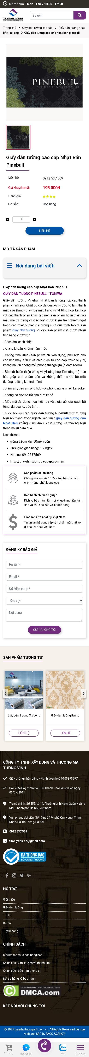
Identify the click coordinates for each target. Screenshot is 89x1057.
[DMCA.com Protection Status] (32, 989)
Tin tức (7, 915)
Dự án (7, 923)
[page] (7, 875)
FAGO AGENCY (55, 1033)
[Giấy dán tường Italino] (65, 690)
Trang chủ (9, 27)
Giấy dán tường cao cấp (37, 27)
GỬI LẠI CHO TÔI (44, 630)
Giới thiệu (9, 899)
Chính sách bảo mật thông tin (22, 970)
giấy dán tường (23, 330)
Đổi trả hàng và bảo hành (19, 978)
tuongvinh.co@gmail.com (27, 841)
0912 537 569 (53, 178)
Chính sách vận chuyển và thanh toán (27, 962)
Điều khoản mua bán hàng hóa (22, 955)
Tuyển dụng (10, 931)
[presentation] (5, 693)
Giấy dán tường (13, 907)
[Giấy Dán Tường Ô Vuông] (24, 690)
